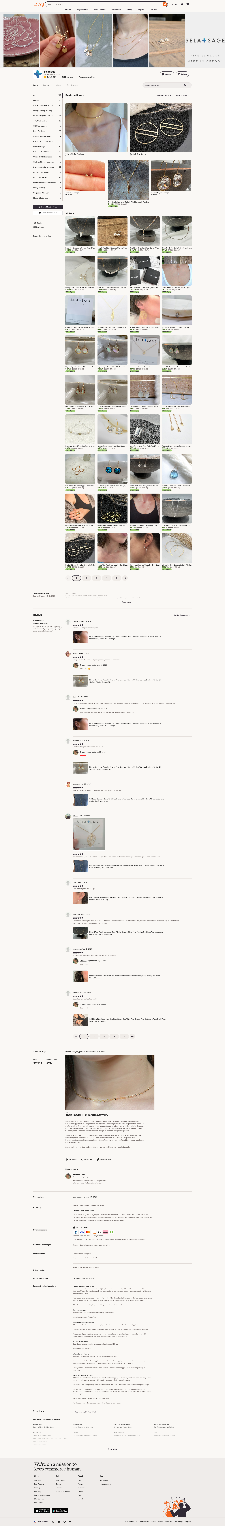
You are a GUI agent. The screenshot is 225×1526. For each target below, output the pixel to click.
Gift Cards (153, 10)
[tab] (47, 95)
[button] (167, 74)
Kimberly (76, 992)
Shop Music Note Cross (42, 1435)
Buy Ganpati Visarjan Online (164, 1427)
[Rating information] (44, 77)
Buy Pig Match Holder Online (43, 1427)
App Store (42, 1510)
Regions (188, 1521)
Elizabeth (76, 621)
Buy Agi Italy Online (40, 1441)
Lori (74, 882)
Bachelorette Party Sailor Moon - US (127, 1435)
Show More (112, 1449)
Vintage (130, 10)
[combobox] (103, 4)
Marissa (76, 740)
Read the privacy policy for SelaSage (86, 1267)
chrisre (75, 914)
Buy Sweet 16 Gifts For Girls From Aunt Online (50, 1438)
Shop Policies (72, 85)
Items (35, 85)
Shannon (83, 665)
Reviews (47, 85)
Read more (126, 602)
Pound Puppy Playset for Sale (164, 1435)
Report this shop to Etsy (42, 236)
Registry (141, 10)
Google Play (60, 1510)
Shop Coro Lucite (39, 1444)
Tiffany (75, 816)
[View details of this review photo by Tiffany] (89, 834)
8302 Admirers (38, 227)
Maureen (76, 949)
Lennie (75, 784)
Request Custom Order (49, 207)
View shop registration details (85, 1412)
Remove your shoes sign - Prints (85, 1435)
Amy (74, 653)
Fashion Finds (116, 10)
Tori (74, 697)
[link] (68, 578)
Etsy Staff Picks (82, 10)
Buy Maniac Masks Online (123, 1427)
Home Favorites (99, 10)
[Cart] (187, 4)
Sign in (174, 4)
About (58, 85)
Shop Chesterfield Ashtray (83, 1427)
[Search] (165, 4)
